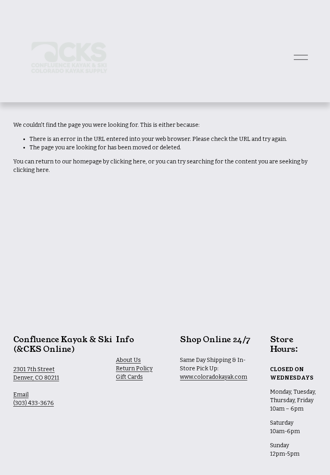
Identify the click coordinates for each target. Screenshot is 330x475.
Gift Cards (129, 377)
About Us (128, 360)
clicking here (128, 161)
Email (21, 394)
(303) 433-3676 (33, 403)
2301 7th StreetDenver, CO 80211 (36, 373)
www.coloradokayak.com (213, 377)
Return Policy (134, 368)
